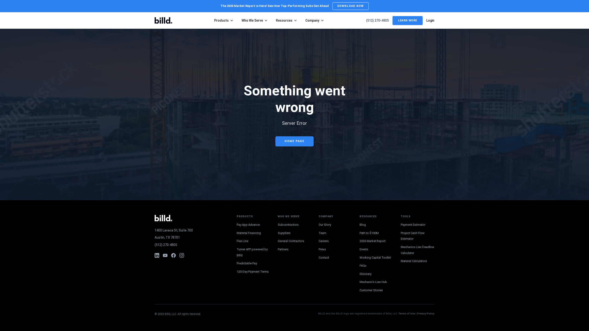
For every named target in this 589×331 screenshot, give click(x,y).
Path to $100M (369, 233)
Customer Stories (371, 290)
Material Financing (249, 233)
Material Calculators (414, 261)
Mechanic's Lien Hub (373, 282)
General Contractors (291, 241)
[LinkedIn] (157, 255)
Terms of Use (406, 313)
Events (364, 249)
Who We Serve (252, 20)
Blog (363, 224)
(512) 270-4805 (377, 20)
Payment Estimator (413, 224)
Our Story (325, 224)
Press (322, 249)
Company (312, 20)
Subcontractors (288, 224)
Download (350, 6)
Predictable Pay (247, 263)
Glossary (365, 274)
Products (221, 20)
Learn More (407, 20)
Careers (324, 241)
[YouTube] (165, 255)
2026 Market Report (373, 241)
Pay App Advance (248, 224)
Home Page (294, 141)
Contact (324, 257)
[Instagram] (181, 255)
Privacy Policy (425, 313)
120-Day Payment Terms (253, 271)
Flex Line (242, 241)
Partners (283, 249)
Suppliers (284, 233)
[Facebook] (173, 255)
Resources (284, 20)
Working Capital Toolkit (375, 257)
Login (430, 20)
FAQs (363, 265)
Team (322, 233)
